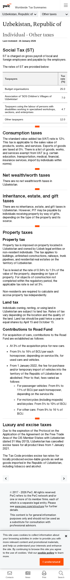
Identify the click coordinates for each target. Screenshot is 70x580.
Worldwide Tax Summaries (30, 7)
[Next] (64, 478)
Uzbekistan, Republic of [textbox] (17, 14)
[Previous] (6, 478)
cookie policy (46, 552)
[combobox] (19, 14)
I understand (51, 561)
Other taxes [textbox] (49, 14)
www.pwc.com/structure (29, 506)
